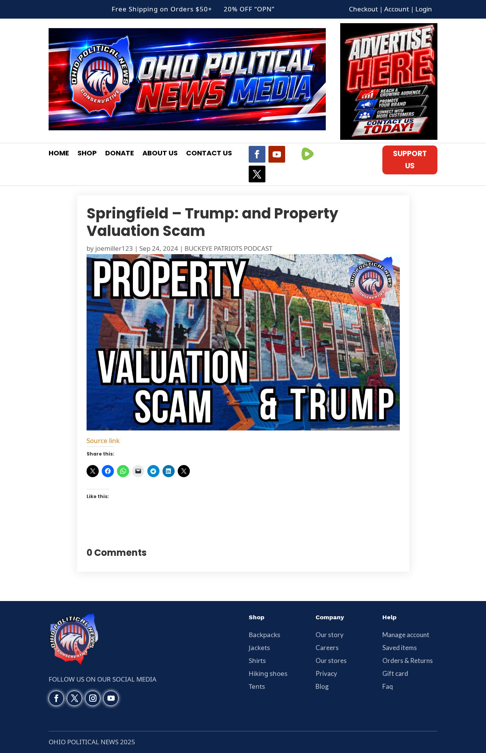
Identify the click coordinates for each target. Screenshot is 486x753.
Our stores (331, 660)
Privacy (326, 673)
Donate (119, 154)
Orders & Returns (407, 660)
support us (410, 160)
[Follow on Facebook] (257, 154)
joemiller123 (114, 248)
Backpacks (264, 634)
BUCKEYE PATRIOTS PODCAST (228, 248)
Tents (257, 686)
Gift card (395, 673)
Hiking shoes (268, 673)
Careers (327, 648)
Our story (330, 635)
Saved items (399, 648)
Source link (103, 440)
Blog (322, 686)
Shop (87, 154)
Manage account (405, 635)
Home (59, 154)
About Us (160, 154)
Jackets (259, 647)
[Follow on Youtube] (276, 154)
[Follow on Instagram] (92, 698)
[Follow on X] (257, 174)
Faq (387, 686)
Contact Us (209, 154)
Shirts (257, 660)
